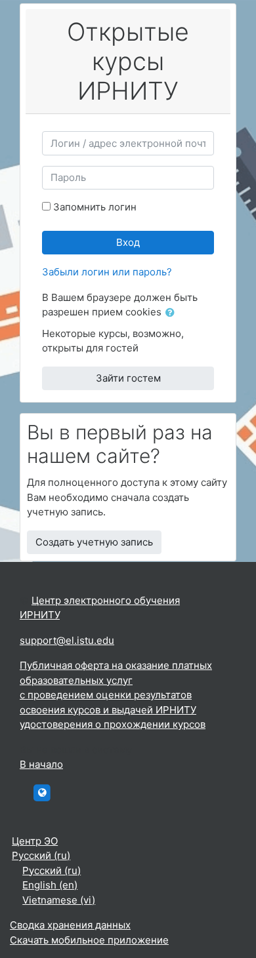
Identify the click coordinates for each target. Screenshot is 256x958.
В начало (41, 764)
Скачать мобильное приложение (89, 940)
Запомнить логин (95, 207)
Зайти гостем (128, 378)
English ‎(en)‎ (49, 885)
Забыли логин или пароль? (107, 272)
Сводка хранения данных (70, 925)
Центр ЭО (35, 841)
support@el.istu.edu (67, 640)
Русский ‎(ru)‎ (41, 855)
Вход (128, 242)
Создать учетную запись (94, 542)
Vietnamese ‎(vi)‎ (58, 900)
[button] (172, 313)
